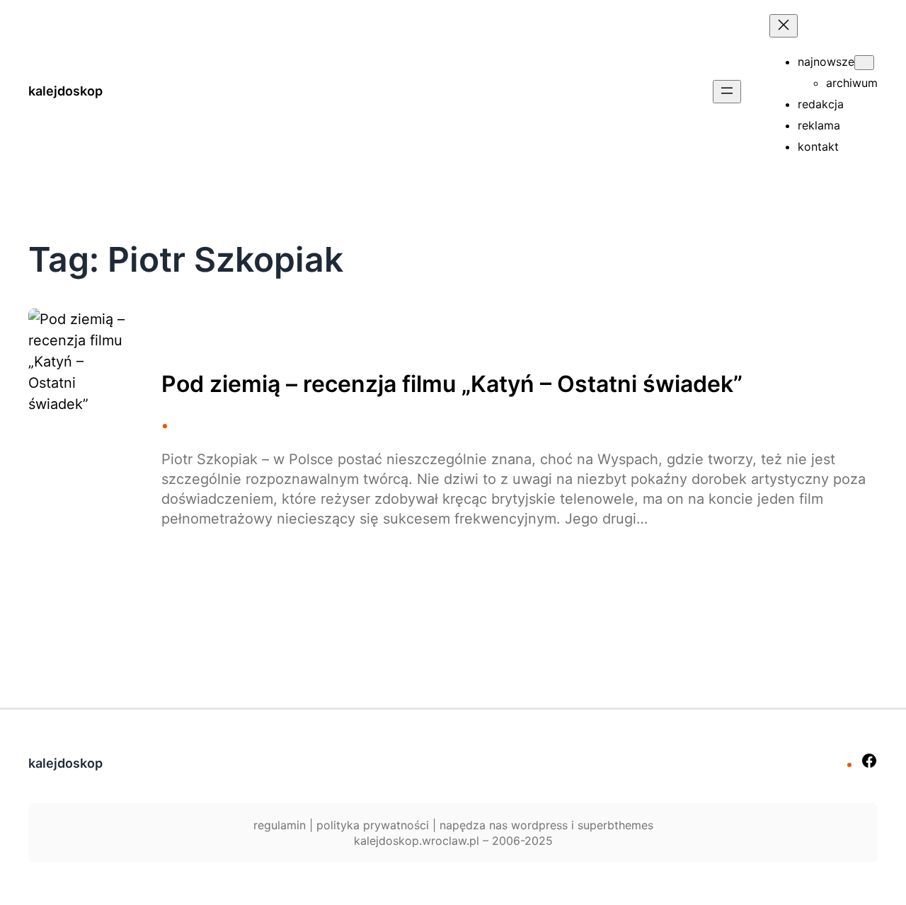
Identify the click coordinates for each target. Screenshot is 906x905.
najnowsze (826, 61)
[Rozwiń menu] (727, 91)
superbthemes (615, 825)
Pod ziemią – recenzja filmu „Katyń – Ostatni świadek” (451, 384)
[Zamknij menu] (783, 26)
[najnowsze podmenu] (864, 62)
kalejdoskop (65, 90)
